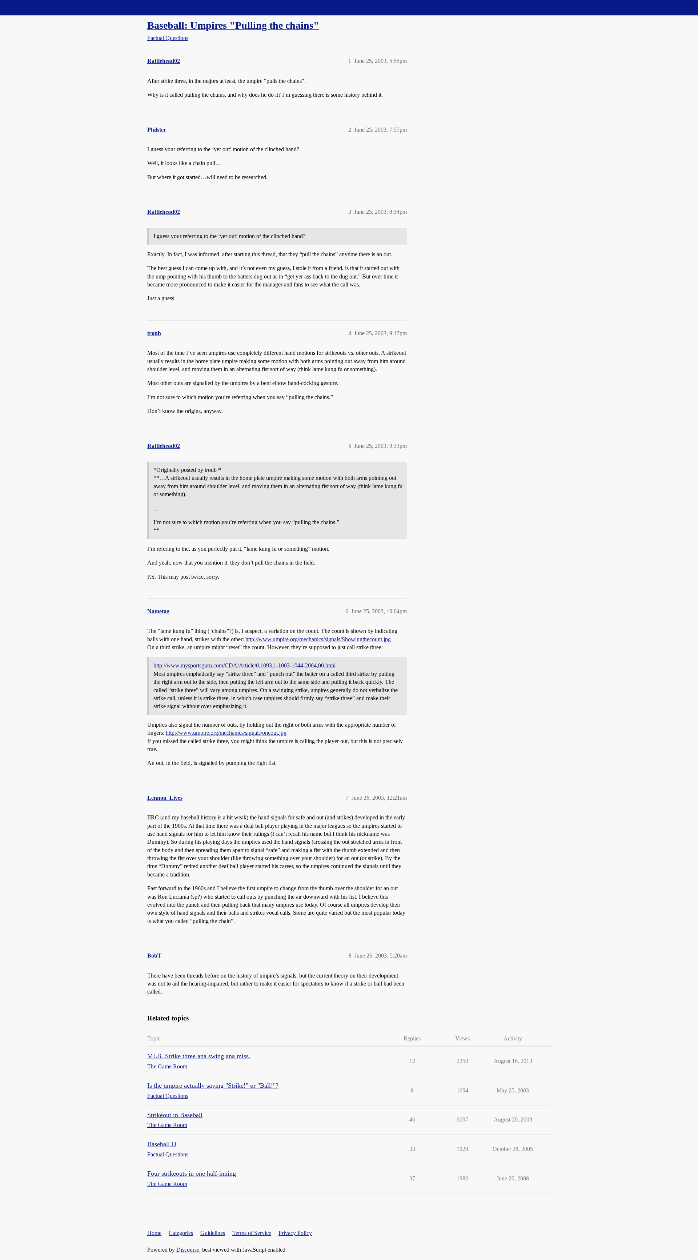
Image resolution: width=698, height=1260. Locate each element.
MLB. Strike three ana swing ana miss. (198, 1056)
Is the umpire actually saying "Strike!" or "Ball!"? (212, 1085)
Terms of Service (251, 1233)
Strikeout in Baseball (174, 1115)
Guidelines (212, 1233)
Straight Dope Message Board (38, 7)
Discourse (187, 1250)
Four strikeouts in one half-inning (191, 1173)
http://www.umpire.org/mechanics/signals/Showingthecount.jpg (318, 639)
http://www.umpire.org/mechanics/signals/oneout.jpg (226, 733)
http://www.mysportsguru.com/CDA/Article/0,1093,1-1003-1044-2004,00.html (244, 665)
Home (154, 1233)
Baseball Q (161, 1144)
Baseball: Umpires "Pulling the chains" (233, 25)
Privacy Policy (295, 1233)
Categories (181, 1233)
